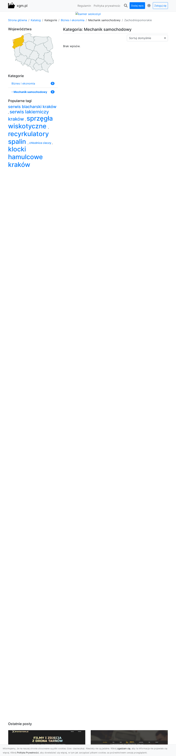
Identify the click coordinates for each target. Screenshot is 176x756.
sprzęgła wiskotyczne (30, 122)
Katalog (36, 20)
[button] (125, 6)
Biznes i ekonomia (72, 20)
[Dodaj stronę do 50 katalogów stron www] (88, 13)
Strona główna (17, 20)
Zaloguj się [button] (160, 5)
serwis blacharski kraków (32, 106)
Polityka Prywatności (28, 752)
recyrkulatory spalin (28, 137)
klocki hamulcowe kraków (25, 156)
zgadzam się (123, 748)
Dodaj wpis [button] (137, 5)
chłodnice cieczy (40, 143)
